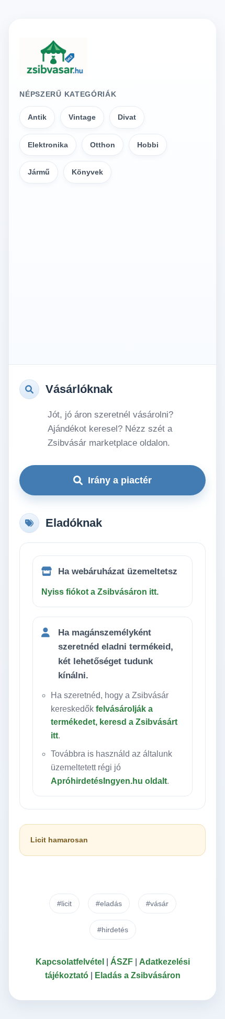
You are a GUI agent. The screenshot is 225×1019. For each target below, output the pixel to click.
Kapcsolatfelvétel (70, 961)
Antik (37, 117)
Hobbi (148, 145)
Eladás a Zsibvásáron (138, 975)
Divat (127, 117)
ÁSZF (121, 961)
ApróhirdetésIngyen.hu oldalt (109, 781)
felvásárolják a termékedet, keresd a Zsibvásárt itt (114, 722)
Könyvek (87, 172)
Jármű (39, 172)
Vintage (82, 117)
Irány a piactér (120, 480)
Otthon (102, 145)
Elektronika (48, 145)
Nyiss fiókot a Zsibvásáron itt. (100, 591)
